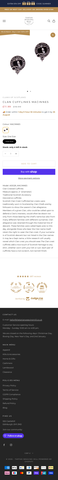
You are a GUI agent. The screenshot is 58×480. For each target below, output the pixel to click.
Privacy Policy (9, 385)
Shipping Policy (10, 399)
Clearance (7, 372)
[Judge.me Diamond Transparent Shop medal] (29, 287)
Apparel (6, 350)
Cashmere (7, 363)
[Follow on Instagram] (11, 445)
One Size (9, 141)
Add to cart (29, 164)
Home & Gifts (9, 359)
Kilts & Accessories (11, 354)
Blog (5, 408)
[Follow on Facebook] (4, 445)
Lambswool (8, 367)
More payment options (29, 178)
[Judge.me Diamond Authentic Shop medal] (16, 287)
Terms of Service (10, 390)
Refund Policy (9, 403)
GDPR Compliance (11, 394)
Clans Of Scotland (14, 97)
